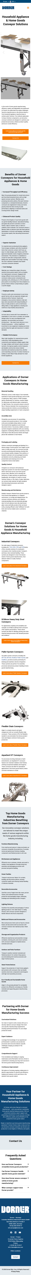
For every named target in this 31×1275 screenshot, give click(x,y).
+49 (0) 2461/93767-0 (15, 1226)
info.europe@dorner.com (15, 1228)
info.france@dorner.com (15, 1247)
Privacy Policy (15, 1271)
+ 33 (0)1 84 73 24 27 (15, 1245)
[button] (4, 52)
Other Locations (15, 1251)
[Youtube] (20, 1232)
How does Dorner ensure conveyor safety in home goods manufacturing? (14, 1180)
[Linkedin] (15, 1232)
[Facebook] (11, 1232)
